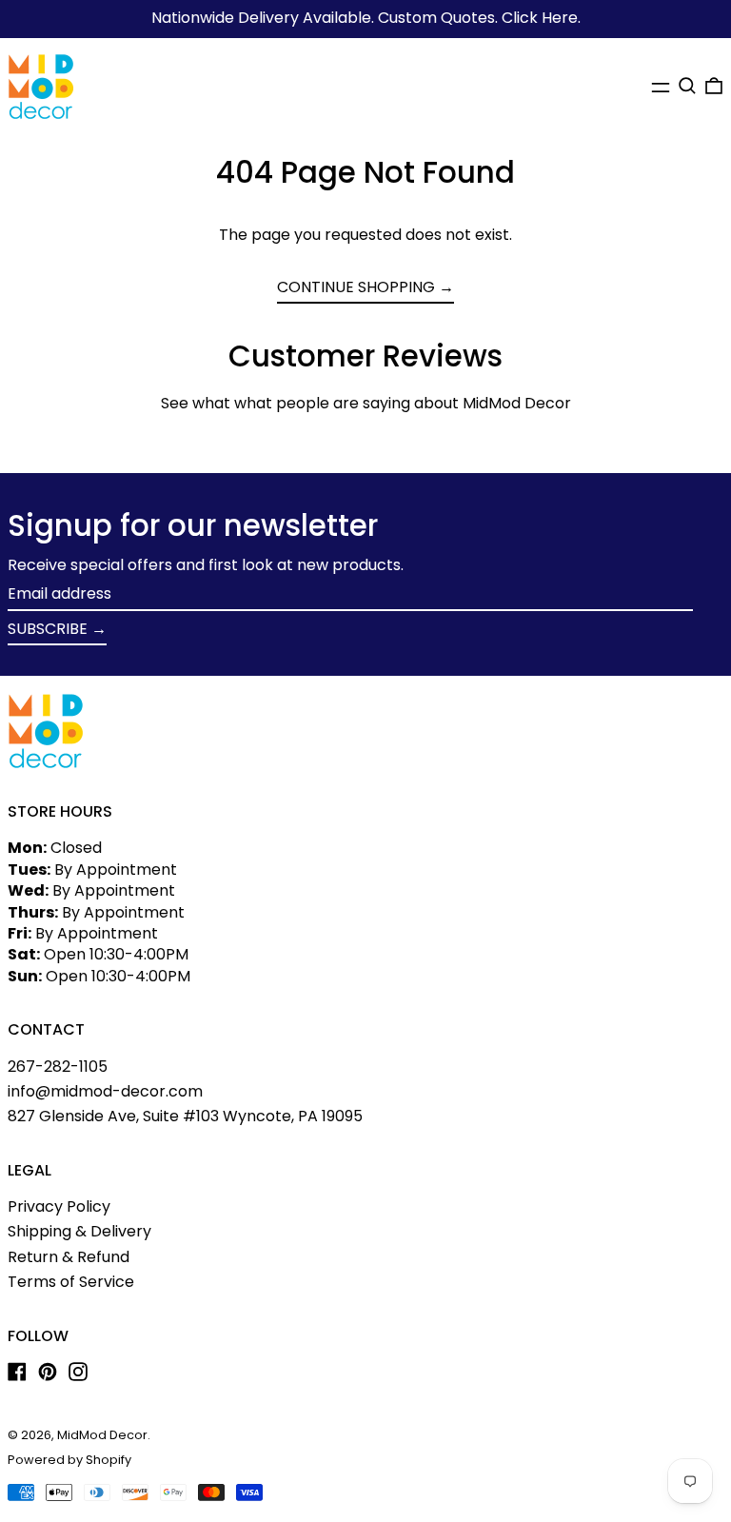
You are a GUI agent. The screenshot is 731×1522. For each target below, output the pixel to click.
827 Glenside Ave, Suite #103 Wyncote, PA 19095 (185, 1116)
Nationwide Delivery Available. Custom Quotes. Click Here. (366, 18)
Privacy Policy (59, 1206)
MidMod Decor (102, 1435)
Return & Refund (68, 1257)
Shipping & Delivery (79, 1231)
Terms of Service (71, 1282)
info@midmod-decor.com (105, 1091)
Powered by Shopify (69, 1460)
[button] (687, 86)
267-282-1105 (58, 1066)
